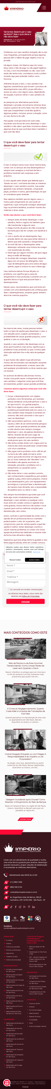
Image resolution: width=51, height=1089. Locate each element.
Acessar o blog (25, 819)
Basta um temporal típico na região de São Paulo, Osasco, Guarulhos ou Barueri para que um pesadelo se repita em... (25, 805)
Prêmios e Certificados (13, 950)
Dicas (18, 41)
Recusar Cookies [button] (15, 560)
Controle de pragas (35, 1010)
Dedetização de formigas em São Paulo (14, 1066)
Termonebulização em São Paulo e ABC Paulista (37, 965)
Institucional (8, 936)
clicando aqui (9, 76)
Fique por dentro (34, 1003)
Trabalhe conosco (12, 956)
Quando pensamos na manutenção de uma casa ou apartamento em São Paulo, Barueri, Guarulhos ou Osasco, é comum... (25, 715)
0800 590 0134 (16, 887)
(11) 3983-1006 (16, 882)
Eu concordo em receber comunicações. (26, 589)
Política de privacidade (13, 960)
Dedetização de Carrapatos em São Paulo (14, 1056)
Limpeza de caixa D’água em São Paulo (37, 982)
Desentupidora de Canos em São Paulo (14, 997)
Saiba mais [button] (36, 552)
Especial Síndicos (34, 1016)
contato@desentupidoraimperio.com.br (23, 892)
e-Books (32, 1007)
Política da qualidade (13, 947)
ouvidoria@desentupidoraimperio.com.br (19, 928)
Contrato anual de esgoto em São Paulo (14, 970)
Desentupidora (11, 41)
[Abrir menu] (44, 7)
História (8, 943)
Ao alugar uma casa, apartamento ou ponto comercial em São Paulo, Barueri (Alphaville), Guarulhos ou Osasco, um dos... (25, 761)
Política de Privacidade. (31, 596)
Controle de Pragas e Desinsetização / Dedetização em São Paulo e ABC (35, 939)
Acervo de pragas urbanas (37, 1026)
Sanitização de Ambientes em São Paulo (37, 977)
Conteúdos (31, 1000)
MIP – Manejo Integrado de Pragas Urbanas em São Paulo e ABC (38, 959)
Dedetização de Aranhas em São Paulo (14, 1029)
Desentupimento (11, 966)
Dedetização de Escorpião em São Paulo (14, 1035)
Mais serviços (32, 972)
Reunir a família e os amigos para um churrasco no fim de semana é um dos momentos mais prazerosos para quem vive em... (26, 670)
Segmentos (10, 953)
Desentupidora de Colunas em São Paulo (14, 991)
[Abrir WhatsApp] (45, 1082)
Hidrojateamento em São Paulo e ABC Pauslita (37, 993)
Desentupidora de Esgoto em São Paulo (14, 976)
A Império (9, 940)
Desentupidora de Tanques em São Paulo (15, 981)
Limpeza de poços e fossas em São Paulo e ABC (37, 987)
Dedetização (9, 1019)
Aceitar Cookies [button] (34, 560)
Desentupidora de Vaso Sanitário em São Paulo (13, 1012)
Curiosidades (33, 1020)
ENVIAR (25, 602)
